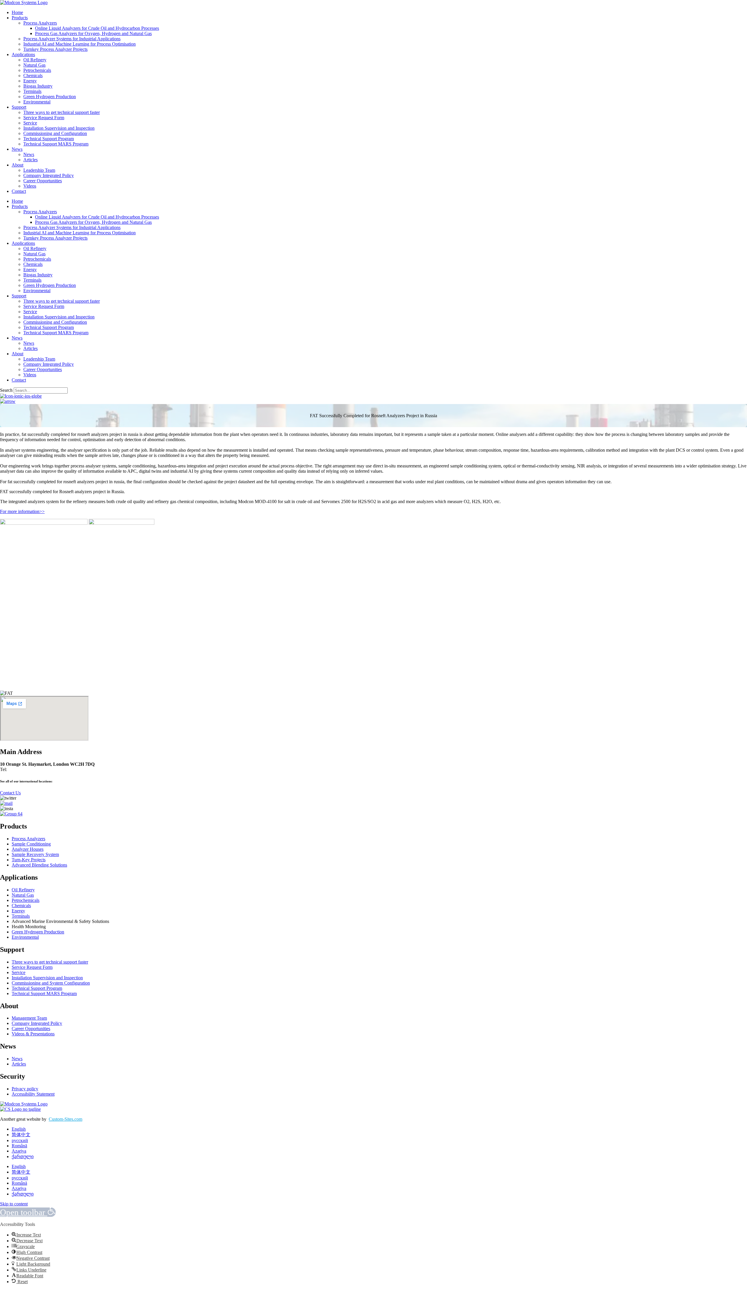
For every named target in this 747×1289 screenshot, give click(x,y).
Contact (19, 191)
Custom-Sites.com (65, 1119)
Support (19, 107)
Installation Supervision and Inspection (59, 128)
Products (20, 17)
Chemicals (33, 75)
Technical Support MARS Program (55, 143)
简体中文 (21, 1134)
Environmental (36, 101)
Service (30, 122)
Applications (23, 54)
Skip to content (14, 1203)
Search (6, 390)
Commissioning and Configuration (55, 133)
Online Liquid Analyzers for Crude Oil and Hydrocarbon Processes (97, 28)
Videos (29, 185)
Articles (30, 159)
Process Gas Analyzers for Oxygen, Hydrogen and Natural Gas (93, 33)
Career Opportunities (42, 180)
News (17, 149)
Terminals (32, 91)
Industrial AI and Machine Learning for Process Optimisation (79, 43)
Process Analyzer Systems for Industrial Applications (72, 38)
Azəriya (19, 1150)
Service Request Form (43, 117)
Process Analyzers (40, 22)
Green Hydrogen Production (49, 96)
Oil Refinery (34, 59)
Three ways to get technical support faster (61, 112)
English (19, 1129)
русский (20, 1140)
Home (17, 12)
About (17, 164)
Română (19, 1145)
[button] (28, 1212)
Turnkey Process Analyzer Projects (55, 49)
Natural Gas (34, 65)
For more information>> (22, 511)
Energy (30, 80)
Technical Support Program (48, 138)
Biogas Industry (38, 86)
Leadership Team (39, 170)
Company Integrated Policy (48, 175)
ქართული (23, 1156)
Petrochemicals (37, 70)
